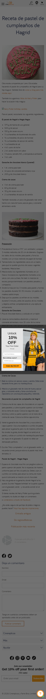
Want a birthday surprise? (10, 358)
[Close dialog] (43, 329)
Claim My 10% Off (12, 366)
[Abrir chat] (40, 693)
